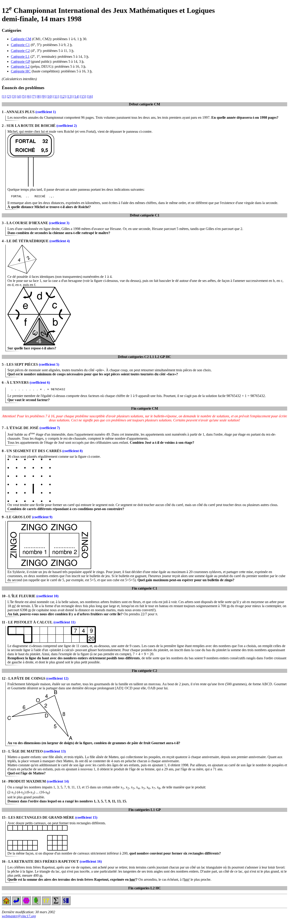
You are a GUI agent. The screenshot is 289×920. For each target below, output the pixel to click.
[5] (24, 96)
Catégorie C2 (20, 51)
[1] (4, 96)
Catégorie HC (21, 71)
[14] (76, 96)
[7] (34, 96)
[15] (83, 96)
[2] (9, 96)
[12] (63, 96)
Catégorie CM (21, 39)
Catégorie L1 (20, 56)
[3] (14, 96)
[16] (90, 96)
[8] (39, 96)
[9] (44, 96)
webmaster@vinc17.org (19, 916)
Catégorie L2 (20, 66)
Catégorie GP (20, 61)
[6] (29, 96)
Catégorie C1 (20, 45)
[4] (19, 96)
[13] (69, 96)
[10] (49, 96)
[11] (56, 96)
